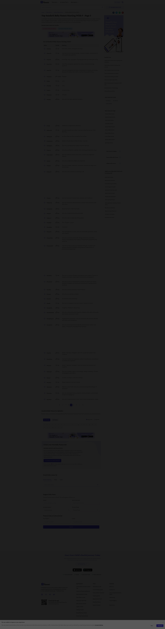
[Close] (117, 300)
